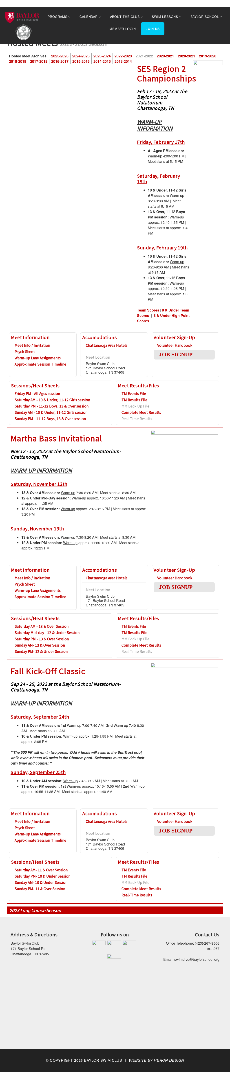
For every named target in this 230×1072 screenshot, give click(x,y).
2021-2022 (144, 56)
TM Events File (134, 393)
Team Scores (148, 310)
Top (219, 1061)
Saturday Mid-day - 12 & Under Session (47, 632)
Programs (57, 16)
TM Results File (134, 399)
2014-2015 (102, 61)
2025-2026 (60, 56)
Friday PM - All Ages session (37, 393)
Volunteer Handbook (174, 345)
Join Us (153, 28)
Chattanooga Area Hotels (106, 345)
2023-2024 (102, 56)
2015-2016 (81, 61)
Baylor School (204, 16)
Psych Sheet (25, 351)
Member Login (122, 28)
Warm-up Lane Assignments (38, 357)
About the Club (125, 16)
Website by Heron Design (156, 1060)
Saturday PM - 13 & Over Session (42, 638)
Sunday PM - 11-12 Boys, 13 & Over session (50, 418)
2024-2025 (81, 56)
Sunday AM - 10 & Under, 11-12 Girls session (51, 412)
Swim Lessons (165, 16)
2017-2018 (38, 61)
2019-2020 (207, 56)
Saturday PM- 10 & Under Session (42, 876)
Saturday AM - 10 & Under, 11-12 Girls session (52, 399)
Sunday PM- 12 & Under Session (41, 651)
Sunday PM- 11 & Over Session (40, 888)
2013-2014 (123, 61)
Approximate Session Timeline (40, 364)
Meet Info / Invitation (32, 345)
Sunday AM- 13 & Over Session (40, 645)
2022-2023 (123, 56)
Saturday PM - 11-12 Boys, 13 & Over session (51, 406)
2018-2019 (17, 61)
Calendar (88, 16)
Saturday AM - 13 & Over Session (42, 626)
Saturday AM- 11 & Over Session (41, 869)
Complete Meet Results (141, 412)
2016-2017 (60, 61)
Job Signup (175, 354)
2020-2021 (165, 56)
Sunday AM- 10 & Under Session (41, 882)
